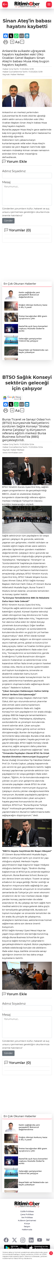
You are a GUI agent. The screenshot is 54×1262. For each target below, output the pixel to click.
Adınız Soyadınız (14, 171)
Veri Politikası (27, 1217)
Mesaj (6, 182)
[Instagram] (22, 1240)
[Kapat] (51, 1253)
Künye (27, 1223)
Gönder (8, 220)
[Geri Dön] (5, 4)
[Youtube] (39, 1240)
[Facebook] (6, 1240)
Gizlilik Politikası (27, 1211)
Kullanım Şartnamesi (27, 1220)
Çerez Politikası (27, 1214)
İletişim (27, 1226)
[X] (14, 1240)
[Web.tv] (48, 1240)
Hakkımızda (27, 1229)
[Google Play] (15, 1248)
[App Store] (38, 1248)
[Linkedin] (31, 1240)
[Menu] (49, 4)
